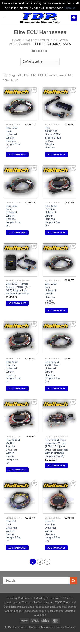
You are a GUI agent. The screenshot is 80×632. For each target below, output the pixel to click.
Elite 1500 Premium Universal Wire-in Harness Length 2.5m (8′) (52, 216)
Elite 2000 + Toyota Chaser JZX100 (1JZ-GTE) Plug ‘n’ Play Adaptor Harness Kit (18, 288)
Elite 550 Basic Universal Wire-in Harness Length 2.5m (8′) (13, 531)
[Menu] (5, 17)
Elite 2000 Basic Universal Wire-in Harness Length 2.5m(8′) (51, 293)
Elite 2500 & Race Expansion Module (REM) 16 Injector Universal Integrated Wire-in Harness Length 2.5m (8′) (57, 448)
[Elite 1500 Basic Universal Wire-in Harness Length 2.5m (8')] (20, 182)
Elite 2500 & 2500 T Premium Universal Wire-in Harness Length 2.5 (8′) (13, 451)
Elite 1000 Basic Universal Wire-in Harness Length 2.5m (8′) (13, 137)
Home (16, 40)
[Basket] (74, 18)
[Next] (47, 562)
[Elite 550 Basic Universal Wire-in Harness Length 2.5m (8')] (20, 497)
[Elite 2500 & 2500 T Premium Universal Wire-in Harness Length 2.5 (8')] (20, 416)
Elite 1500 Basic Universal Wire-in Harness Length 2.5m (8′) (13, 216)
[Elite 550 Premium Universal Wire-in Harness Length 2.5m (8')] (59, 497)
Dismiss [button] (70, 8)
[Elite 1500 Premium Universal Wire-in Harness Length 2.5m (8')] (59, 182)
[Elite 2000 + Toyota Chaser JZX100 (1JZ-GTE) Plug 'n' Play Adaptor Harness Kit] (20, 259)
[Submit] (73, 580)
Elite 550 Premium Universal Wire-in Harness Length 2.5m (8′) (52, 531)
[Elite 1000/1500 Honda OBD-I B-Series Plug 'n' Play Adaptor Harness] (59, 103)
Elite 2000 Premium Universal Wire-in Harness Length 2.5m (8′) (13, 372)
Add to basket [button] (17, 154)
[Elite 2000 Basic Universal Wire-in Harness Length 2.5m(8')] (59, 259)
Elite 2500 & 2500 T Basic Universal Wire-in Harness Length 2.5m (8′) (52, 372)
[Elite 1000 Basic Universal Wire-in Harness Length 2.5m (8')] (20, 103)
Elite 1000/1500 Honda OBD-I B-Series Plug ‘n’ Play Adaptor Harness (53, 137)
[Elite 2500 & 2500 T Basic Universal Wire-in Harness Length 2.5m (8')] (59, 338)
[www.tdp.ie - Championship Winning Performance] (40, 17)
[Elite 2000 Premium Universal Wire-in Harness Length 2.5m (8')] (20, 338)
